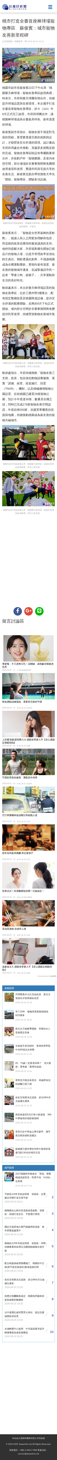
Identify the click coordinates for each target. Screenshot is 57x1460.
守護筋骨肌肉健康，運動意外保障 (19, 777)
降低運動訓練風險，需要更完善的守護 (22, 702)
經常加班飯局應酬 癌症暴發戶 (17, 853)
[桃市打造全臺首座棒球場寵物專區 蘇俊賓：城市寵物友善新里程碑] (17, 611)
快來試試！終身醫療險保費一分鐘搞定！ (23, 891)
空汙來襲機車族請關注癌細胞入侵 (19, 815)
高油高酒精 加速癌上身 (14, 929)
